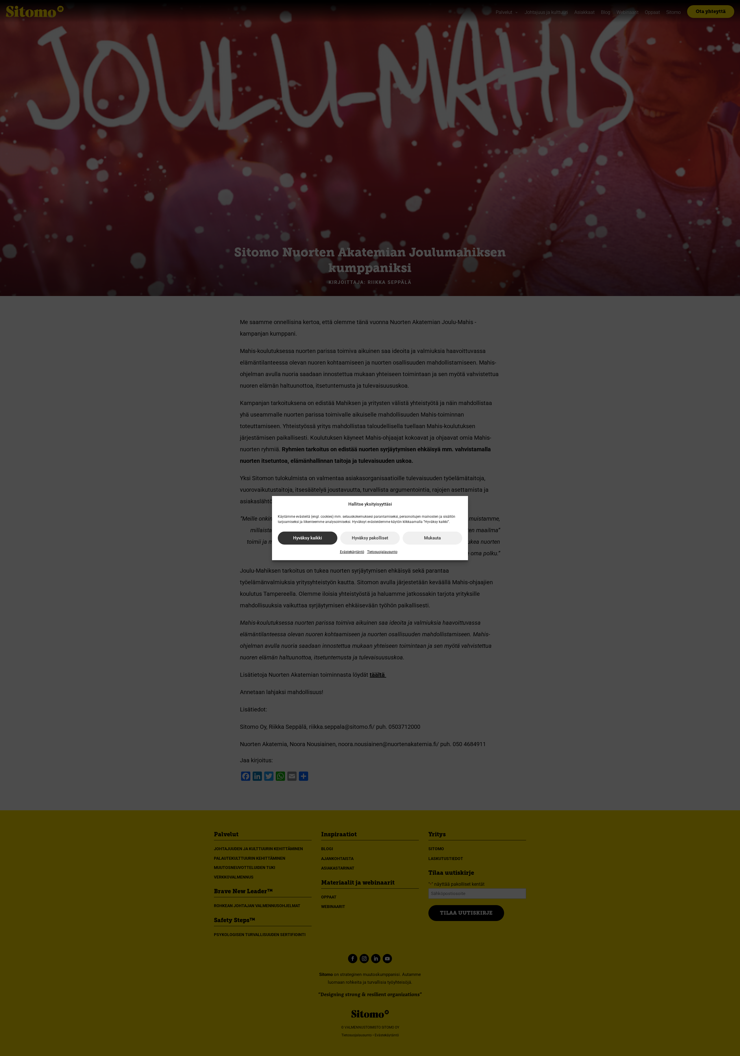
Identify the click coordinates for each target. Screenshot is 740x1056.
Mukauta (432, 538)
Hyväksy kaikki (307, 538)
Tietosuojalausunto (382, 552)
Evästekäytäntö (352, 552)
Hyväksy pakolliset (370, 538)
